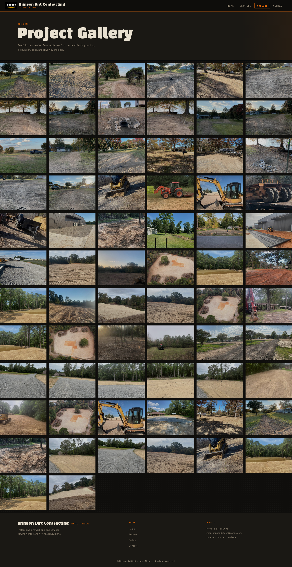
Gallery (262, 5)
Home (230, 5)
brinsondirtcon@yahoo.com (227, 532)
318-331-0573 (221, 528)
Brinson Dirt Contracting (54, 523)
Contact (278, 5)
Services (245, 5)
